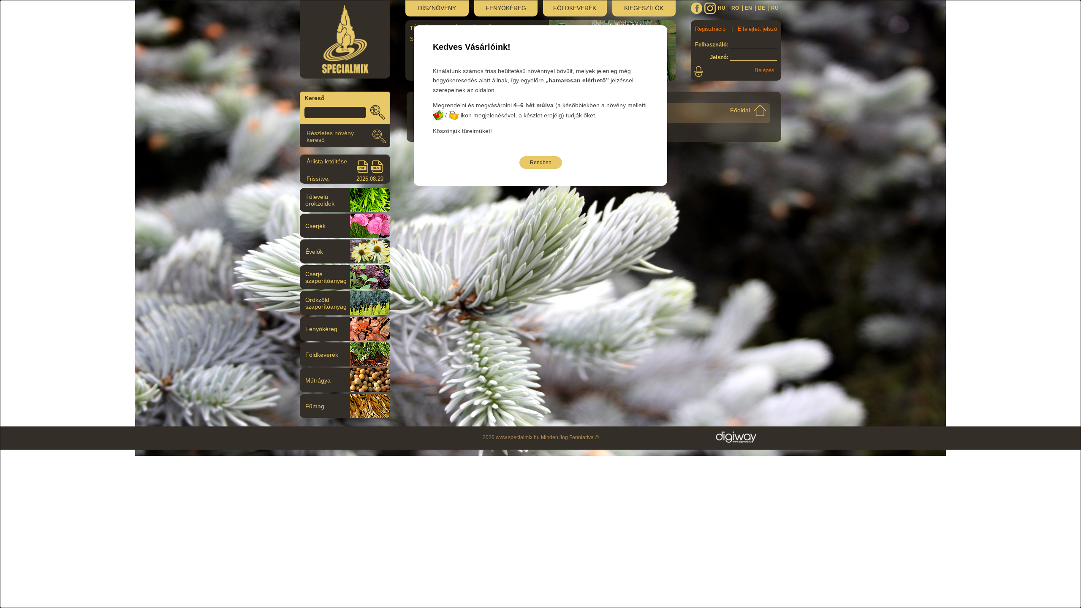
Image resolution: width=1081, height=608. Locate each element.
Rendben (540, 163)
